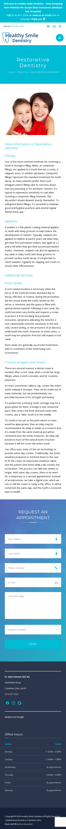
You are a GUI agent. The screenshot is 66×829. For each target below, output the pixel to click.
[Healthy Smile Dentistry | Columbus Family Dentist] (20, 37)
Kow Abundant (26, 824)
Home (10, 72)
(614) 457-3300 (20, 15)
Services (22, 72)
